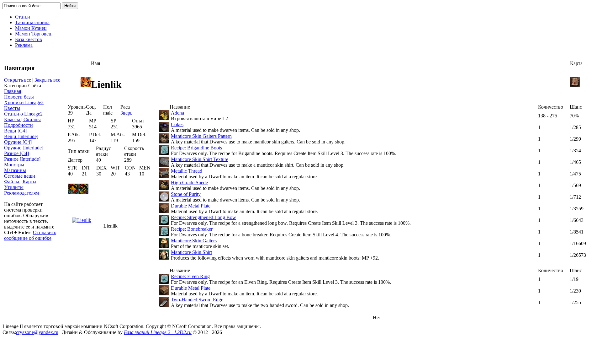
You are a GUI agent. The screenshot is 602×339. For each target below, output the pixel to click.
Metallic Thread (186, 171)
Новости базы (19, 97)
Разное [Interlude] (22, 159)
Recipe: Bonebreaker (192, 229)
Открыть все (17, 80)
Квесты (12, 108)
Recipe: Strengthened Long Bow (203, 217)
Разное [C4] (16, 153)
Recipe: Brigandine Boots (196, 147)
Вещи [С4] (15, 130)
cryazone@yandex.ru (37, 332)
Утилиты (14, 187)
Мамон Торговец (33, 33)
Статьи (22, 16)
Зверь (126, 113)
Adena (177, 113)
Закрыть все (47, 80)
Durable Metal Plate (190, 205)
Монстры (14, 164)
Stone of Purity (186, 194)
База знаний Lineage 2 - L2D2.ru (158, 332)
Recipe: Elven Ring (190, 276)
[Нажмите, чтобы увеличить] (81, 220)
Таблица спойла (32, 22)
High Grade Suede (189, 182)
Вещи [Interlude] (21, 136)
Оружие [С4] (18, 142)
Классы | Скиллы (22, 119)
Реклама (24, 45)
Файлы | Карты (20, 181)
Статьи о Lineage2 (23, 113)
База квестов (28, 39)
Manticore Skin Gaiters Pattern (201, 136)
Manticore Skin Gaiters (194, 240)
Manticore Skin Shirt (191, 252)
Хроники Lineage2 (24, 102)
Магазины (15, 170)
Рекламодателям (21, 193)
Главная (12, 91)
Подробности (18, 125)
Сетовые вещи (19, 176)
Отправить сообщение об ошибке (30, 235)
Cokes (177, 124)
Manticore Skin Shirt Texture (199, 159)
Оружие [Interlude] (23, 147)
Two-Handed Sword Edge (197, 299)
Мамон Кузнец (31, 28)
